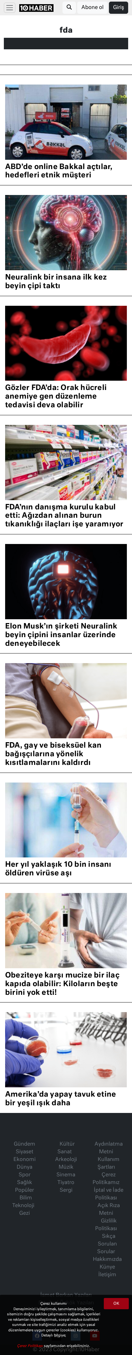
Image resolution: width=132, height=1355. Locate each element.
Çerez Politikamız (106, 1178)
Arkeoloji (66, 1159)
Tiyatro (65, 1182)
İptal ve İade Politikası (108, 1194)
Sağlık (24, 1182)
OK (116, 1304)
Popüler (24, 1190)
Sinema (65, 1175)
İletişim (107, 1275)
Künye (107, 1267)
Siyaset (24, 1152)
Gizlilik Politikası (106, 1225)
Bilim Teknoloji (23, 1202)
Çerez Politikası (30, 1346)
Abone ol (92, 7)
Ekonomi (24, 1159)
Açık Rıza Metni (108, 1209)
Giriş (118, 7)
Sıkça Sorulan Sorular (107, 1244)
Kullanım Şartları (108, 1163)
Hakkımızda (107, 1259)
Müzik (66, 1167)
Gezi (24, 1213)
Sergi (66, 1190)
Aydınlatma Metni (109, 1148)
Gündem (24, 1144)
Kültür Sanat (66, 1148)
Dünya (24, 1167)
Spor (24, 1175)
